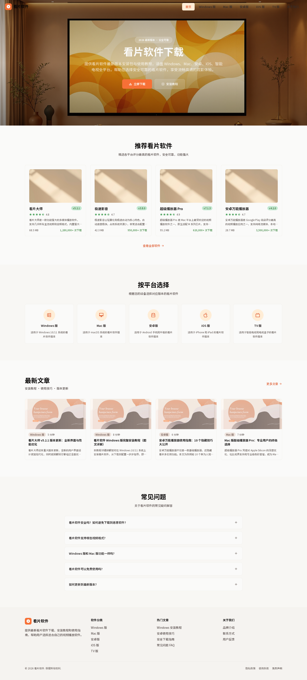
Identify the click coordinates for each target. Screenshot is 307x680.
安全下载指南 (165, 639)
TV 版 (275, 7)
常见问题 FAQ (166, 645)
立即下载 (139, 84)
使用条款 (264, 668)
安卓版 (244, 7)
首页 (188, 7)
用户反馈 (229, 639)
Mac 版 (227, 7)
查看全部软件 (151, 246)
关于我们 (293, 7)
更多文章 (272, 384)
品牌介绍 (229, 627)
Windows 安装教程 (169, 627)
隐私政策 (250, 668)
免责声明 (277, 668)
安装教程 (172, 84)
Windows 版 (207, 7)
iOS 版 (260, 7)
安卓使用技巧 (165, 633)
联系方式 (229, 633)
